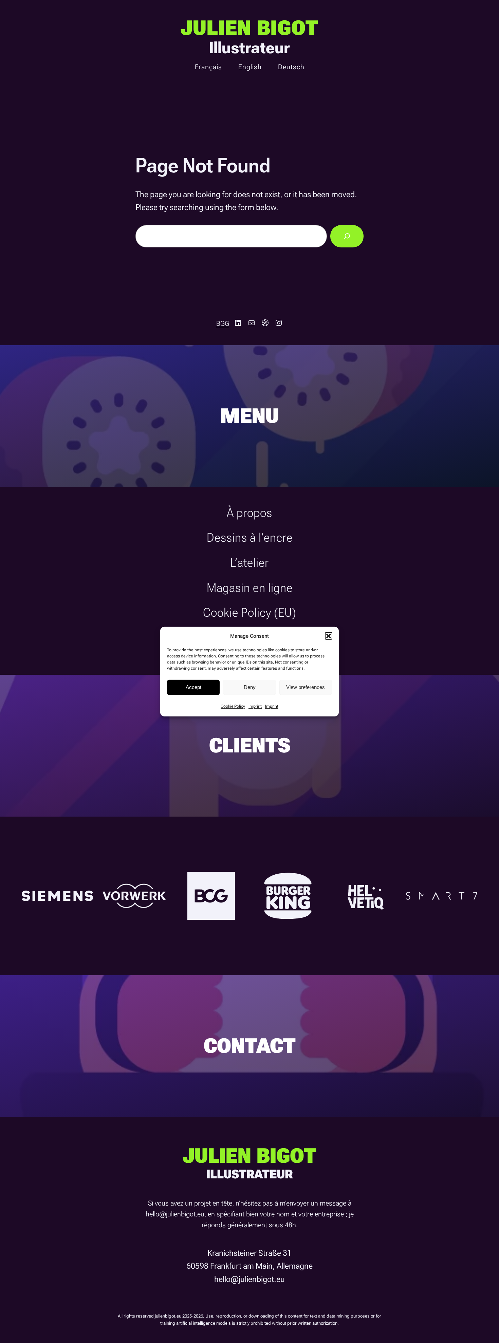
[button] (328, 635)
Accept (193, 687)
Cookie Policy (233, 706)
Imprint (255, 706)
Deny (250, 687)
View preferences (305, 687)
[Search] (347, 236)
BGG (222, 323)
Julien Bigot (249, 28)
